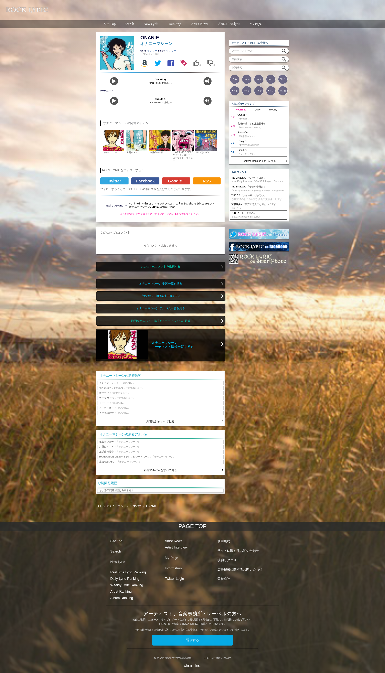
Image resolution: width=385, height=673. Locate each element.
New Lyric (117, 562)
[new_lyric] (151, 24)
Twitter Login (174, 579)
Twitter (114, 181)
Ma (247, 90)
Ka (246, 79)
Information (173, 568)
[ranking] (175, 24)
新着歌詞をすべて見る (160, 421)
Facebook (145, 181)
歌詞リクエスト (228, 560)
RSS (207, 181)
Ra (271, 90)
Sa (258, 79)
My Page (171, 558)
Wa (283, 90)
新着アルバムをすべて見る (160, 470)
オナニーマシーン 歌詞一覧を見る (160, 283)
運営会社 (223, 579)
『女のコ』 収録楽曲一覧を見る (161, 296)
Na (283, 79)
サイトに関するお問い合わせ (238, 550)
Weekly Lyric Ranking (126, 585)
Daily (257, 109)
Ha (235, 90)
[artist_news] (199, 24)
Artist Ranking (121, 591)
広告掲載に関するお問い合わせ (239, 569)
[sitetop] (109, 24)
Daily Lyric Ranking (124, 579)
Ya (258, 90)
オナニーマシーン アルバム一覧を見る (160, 308)
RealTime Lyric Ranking (128, 572)
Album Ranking (121, 598)
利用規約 (223, 541)
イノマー (152, 50)
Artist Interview (176, 547)
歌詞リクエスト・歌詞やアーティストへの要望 (160, 320)
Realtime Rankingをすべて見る (259, 161)
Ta (270, 79)
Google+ (176, 181)
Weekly (273, 109)
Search (115, 551)
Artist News (173, 541)
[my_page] (256, 24)
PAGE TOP (192, 526)
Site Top (116, 541)
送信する (192, 640)
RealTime (241, 109)
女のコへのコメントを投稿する (160, 266)
